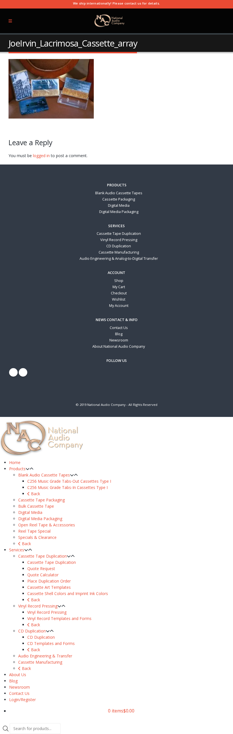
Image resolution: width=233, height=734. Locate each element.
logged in (41, 155)
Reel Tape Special (34, 531)
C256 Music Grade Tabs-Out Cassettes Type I (69, 481)
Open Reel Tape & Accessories (46, 525)
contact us (133, 3)
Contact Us (119, 327)
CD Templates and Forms (51, 643)
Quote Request (41, 568)
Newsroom (118, 340)
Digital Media (119, 205)
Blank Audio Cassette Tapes (118, 193)
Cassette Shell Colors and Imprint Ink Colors (67, 593)
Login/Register (22, 699)
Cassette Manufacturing (119, 252)
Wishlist (118, 299)
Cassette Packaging (118, 199)
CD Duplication (118, 246)
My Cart (119, 286)
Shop (118, 280)
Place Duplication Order (49, 581)
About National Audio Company (118, 346)
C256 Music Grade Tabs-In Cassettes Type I (67, 487)
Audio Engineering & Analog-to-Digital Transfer (119, 258)
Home (14, 462)
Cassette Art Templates (49, 587)
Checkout (119, 293)
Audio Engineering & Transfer (45, 656)
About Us (17, 674)
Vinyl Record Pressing (118, 239)
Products (17, 468)
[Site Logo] (109, 21)
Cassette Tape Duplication (119, 233)
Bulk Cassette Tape (36, 506)
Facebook (13, 372)
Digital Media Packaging (118, 211)
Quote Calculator (43, 574)
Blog (118, 334)
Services (16, 549)
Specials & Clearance (37, 537)
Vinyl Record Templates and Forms (59, 618)
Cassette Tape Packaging (41, 500)
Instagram (23, 372)
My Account (118, 305)
